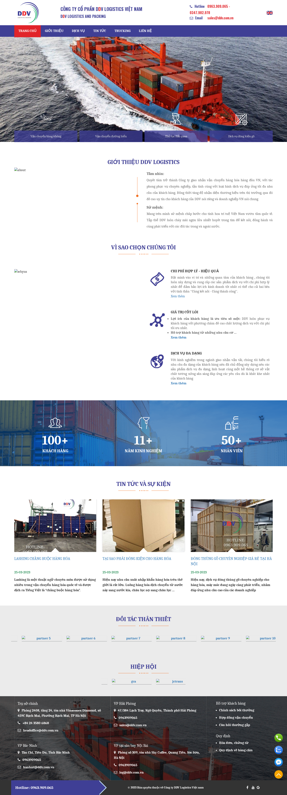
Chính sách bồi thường (236, 710)
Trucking (122, 31)
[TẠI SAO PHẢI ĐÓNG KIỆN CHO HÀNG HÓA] (55, 525)
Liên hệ (145, 31)
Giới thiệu (54, 31)
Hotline (200, 6)
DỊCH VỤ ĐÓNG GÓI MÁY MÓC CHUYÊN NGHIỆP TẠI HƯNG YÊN (229, 561)
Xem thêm (178, 296)
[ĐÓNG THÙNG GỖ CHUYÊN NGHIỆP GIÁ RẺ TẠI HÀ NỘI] (143, 525)
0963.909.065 (217, 6)
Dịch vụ (78, 31)
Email (199, 17)
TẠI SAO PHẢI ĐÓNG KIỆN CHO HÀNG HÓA (48, 559)
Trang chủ (27, 31)
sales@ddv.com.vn (220, 17)
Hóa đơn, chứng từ (234, 743)
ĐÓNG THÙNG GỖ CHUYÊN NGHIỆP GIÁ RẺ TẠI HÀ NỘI (143, 561)
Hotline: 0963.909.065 (34, 787)
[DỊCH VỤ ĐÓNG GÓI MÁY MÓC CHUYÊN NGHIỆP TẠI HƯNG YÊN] (232, 525)
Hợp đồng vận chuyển (236, 718)
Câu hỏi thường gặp (234, 725)
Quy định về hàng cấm (236, 750)
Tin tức (99, 31)
